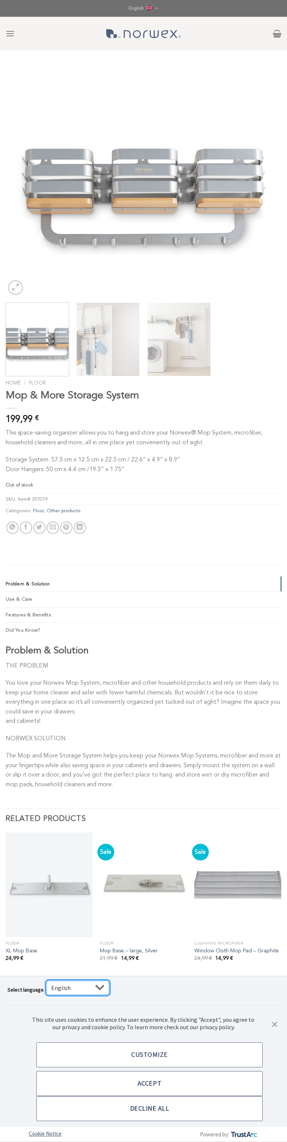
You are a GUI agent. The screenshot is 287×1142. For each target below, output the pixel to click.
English (136, 8)
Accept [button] (149, 1083)
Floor (37, 382)
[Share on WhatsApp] (12, 528)
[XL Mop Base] (49, 885)
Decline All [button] (149, 1108)
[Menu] (10, 33)
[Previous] (20, 181)
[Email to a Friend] (53, 528)
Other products (63, 510)
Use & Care (19, 599)
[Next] (266, 181)
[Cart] (277, 33)
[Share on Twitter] (39, 528)
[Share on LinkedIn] (80, 528)
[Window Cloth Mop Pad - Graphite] (237, 885)
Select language (25, 989)
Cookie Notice (45, 1133)
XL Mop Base (21, 950)
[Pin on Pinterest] (66, 528)
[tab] (143, 583)
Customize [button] (149, 1054)
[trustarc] (243, 1134)
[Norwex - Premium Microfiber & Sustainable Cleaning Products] (143, 33)
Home (13, 382)
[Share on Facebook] (26, 528)
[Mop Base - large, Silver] (143, 885)
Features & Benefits (28, 615)
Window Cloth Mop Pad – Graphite (236, 950)
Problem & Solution (28, 584)
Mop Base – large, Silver (129, 950)
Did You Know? (23, 630)
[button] (274, 1023)
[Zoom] (15, 287)
